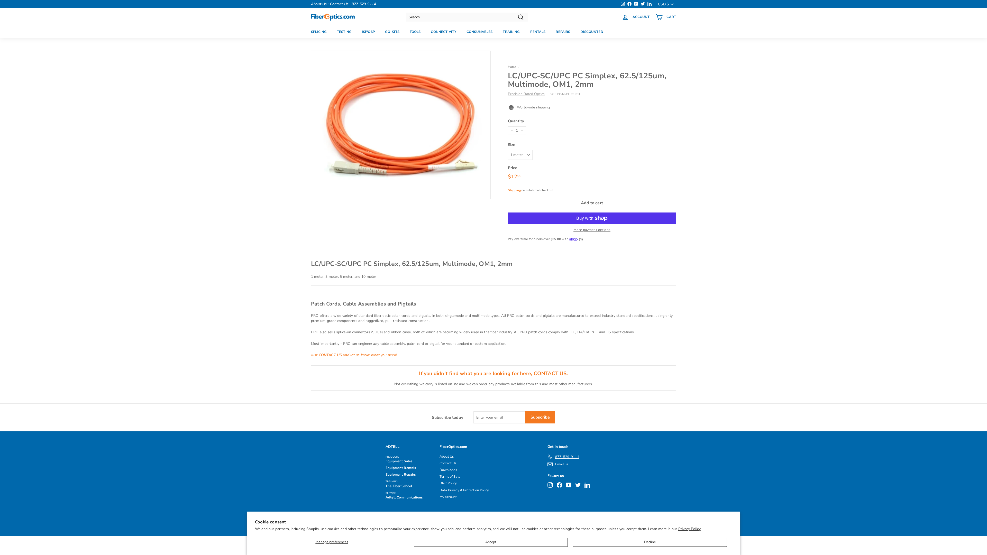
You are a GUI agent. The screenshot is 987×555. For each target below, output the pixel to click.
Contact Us (448, 463)
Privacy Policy (689, 528)
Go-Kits (392, 32)
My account (448, 497)
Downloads (448, 470)
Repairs (563, 32)
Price (512, 167)
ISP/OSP (368, 32)
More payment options (591, 229)
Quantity (516, 121)
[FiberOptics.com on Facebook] (559, 485)
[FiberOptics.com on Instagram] (550, 485)
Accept (490, 542)
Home (512, 67)
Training (511, 32)
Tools (415, 32)
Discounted (591, 32)
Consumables (479, 32)
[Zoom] (400, 125)
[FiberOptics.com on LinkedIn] (587, 485)
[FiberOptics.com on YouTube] (568, 485)
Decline (650, 542)
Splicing (319, 32)
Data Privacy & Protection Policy (464, 490)
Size (511, 144)
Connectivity (443, 32)
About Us (447, 456)
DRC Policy (448, 483)
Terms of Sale (450, 476)
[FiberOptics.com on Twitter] (578, 485)
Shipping (514, 190)
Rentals (538, 32)
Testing (344, 32)
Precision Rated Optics (526, 93)
